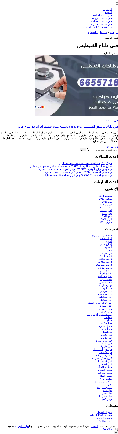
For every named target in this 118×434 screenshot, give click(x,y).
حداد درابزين (105, 291)
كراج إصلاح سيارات (102, 358)
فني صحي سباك (103, 340)
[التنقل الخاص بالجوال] (117, 2)
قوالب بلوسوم (22, 426)
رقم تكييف (106, 311)
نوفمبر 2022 (106, 207)
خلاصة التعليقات (103, 418)
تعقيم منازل (106, 279)
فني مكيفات (105, 352)
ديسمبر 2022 (105, 204)
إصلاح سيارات (105, 244)
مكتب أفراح (106, 378)
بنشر (109, 250)
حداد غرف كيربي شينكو (100, 302)
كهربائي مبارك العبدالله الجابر (97, 27)
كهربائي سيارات (104, 361)
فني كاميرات (105, 346)
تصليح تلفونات (105, 273)
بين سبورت (106, 253)
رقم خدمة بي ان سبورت (99, 314)
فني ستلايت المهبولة (101, 24)
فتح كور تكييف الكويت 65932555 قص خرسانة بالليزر (85, 163)
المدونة (108, 12)
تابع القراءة (112, 146)
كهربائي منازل (105, 364)
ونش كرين (106, 399)
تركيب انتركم (105, 256)
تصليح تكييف (105, 270)
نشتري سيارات (104, 387)
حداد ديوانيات (105, 297)
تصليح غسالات (105, 276)
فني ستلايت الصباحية (101, 21)
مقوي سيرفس (104, 373)
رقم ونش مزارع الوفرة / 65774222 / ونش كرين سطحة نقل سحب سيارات (74, 169)
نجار (110, 384)
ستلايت (108, 317)
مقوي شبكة (106, 375)
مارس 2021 (106, 222)
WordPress (108, 429)
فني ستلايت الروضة (102, 18)
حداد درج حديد (105, 294)
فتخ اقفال (107, 332)
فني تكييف (106, 335)
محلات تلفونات (104, 367)
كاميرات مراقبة (104, 355)
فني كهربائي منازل (102, 349)
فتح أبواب (107, 329)
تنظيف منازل (105, 282)
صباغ (109, 320)
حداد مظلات (106, 305)
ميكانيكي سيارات (103, 381)
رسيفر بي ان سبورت (101, 308)
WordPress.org (105, 421)
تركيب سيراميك (104, 264)
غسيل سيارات (105, 326)
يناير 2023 (107, 201)
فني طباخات (111, 120)
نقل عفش (107, 393)
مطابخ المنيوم (105, 370)
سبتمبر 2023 (105, 198)
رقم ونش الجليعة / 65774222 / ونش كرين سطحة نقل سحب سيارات (78, 172)
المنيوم (108, 247)
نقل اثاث (107, 390)
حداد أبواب (106, 288)
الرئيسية (107, 9)
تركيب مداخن (105, 267)
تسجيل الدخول (104, 412)
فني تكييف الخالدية (102, 15)
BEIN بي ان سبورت (102, 235)
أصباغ (109, 241)
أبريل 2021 (106, 219)
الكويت (94, 426)
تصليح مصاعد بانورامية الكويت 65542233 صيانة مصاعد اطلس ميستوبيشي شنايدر (71, 166)
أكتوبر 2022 (106, 210)
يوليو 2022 (107, 213)
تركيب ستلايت (104, 262)
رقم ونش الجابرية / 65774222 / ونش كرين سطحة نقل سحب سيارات (77, 175)
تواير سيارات (105, 285)
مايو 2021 (107, 216)
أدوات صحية (106, 238)
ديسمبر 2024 (105, 196)
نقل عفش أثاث (104, 396)
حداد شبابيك (106, 300)
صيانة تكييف (105, 323)
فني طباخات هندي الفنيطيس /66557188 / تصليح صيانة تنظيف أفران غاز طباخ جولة (68, 126)
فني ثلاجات (106, 337)
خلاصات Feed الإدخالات (100, 415)
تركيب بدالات (105, 259)
